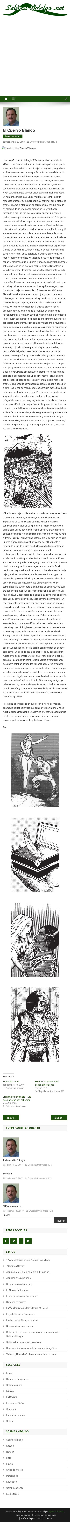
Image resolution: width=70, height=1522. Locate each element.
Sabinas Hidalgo (14, 1440)
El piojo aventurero (13, 1206)
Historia (10, 1452)
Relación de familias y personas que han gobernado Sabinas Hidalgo (32, 1334)
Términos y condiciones (45, 1515)
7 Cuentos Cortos (13, 136)
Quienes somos (23, 1515)
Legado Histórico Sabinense (20, 1314)
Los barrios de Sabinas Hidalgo (22, 1320)
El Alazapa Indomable (17, 1290)
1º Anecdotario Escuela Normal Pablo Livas (28, 1260)
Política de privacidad (31, 1518)
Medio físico (12, 1494)
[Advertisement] (35, 59)
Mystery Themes (56, 1511)
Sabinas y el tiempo (60, 1118)
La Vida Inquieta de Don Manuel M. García (27, 1308)
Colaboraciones (14, 1385)
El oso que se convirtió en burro (22, 1296)
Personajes (12, 1476)
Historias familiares (16, 1302)
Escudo (10, 1445)
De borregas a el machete (19, 1284)
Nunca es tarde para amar (19, 1326)
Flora (8, 1458)
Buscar (6, 1215)
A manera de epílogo (14, 1160)
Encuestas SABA (15, 1403)
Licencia (48, 1518)
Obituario (11, 1409)
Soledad (7, 1173)
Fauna (9, 1464)
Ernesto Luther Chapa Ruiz (43, 142)
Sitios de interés (14, 1470)
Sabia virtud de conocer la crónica (23, 1342)
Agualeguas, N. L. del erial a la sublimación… (28, 1272)
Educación (11, 1481)
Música (10, 1391)
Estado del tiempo (15, 1415)
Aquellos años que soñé (18, 1278)
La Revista (11, 1397)
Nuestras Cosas (11, 1081)
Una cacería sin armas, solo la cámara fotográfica (31, 1348)
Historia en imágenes (17, 1379)
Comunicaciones (14, 1488)
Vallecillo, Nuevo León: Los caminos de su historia (31, 1354)
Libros (9, 1373)
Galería (10, 1421)
